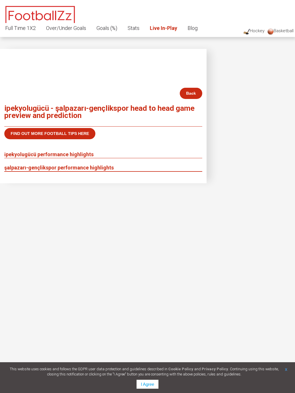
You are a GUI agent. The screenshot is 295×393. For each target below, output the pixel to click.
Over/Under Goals (66, 28)
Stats (133, 28)
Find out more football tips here (50, 133)
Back (191, 93)
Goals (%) (107, 28)
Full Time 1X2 (20, 28)
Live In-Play (163, 28)
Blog (193, 28)
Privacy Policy (215, 369)
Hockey (257, 30)
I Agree (147, 384)
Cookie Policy (180, 369)
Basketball (284, 30)
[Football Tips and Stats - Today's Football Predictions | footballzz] (40, 13)
